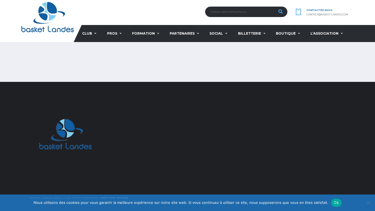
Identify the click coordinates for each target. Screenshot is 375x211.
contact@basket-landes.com (327, 14)
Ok (336, 202)
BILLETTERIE (249, 33)
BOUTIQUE (286, 33)
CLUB (87, 33)
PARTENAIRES (182, 33)
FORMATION (143, 33)
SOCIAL (216, 33)
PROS (112, 33)
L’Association (324, 33)
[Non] (368, 203)
